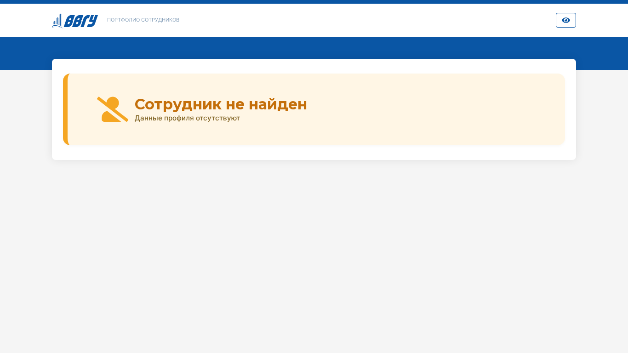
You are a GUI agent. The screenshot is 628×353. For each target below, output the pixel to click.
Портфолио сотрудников (143, 20)
